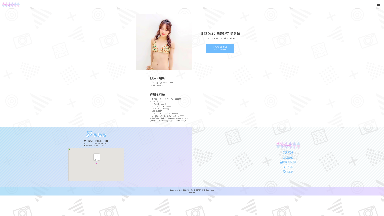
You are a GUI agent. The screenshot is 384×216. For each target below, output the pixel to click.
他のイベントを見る (220, 49)
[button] (378, 4)
